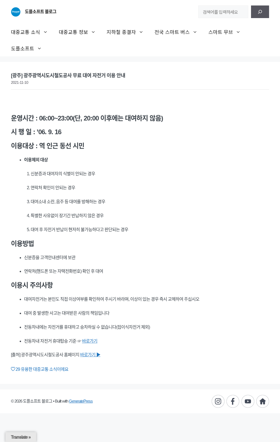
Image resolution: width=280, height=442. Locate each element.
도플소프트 (22, 48)
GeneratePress (81, 401)
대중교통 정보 (73, 31)
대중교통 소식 (25, 31)
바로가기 (89, 341)
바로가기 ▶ (90, 354)
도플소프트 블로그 (40, 11)
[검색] (260, 11)
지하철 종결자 (121, 31)
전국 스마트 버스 (172, 31)
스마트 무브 (220, 31)
